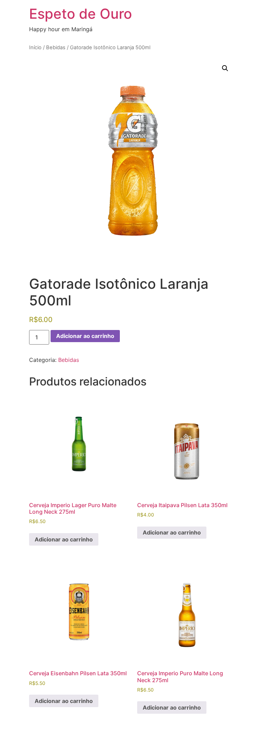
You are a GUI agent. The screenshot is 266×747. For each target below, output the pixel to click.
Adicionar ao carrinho (85, 335)
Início (35, 47)
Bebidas (55, 47)
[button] (225, 68)
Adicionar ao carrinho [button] (64, 539)
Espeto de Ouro (80, 13)
